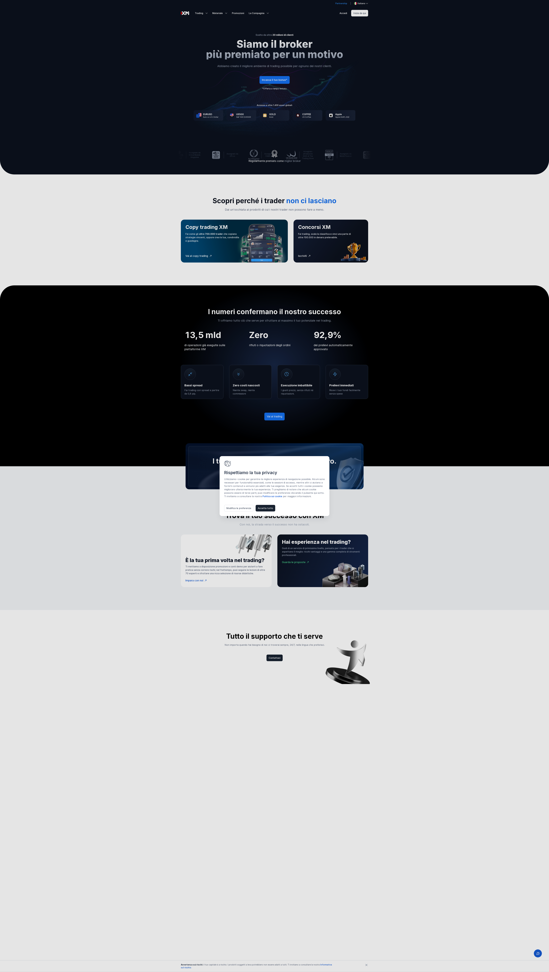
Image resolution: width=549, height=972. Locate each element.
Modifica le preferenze (238, 508)
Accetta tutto (265, 508)
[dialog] (274, 486)
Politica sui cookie (272, 496)
